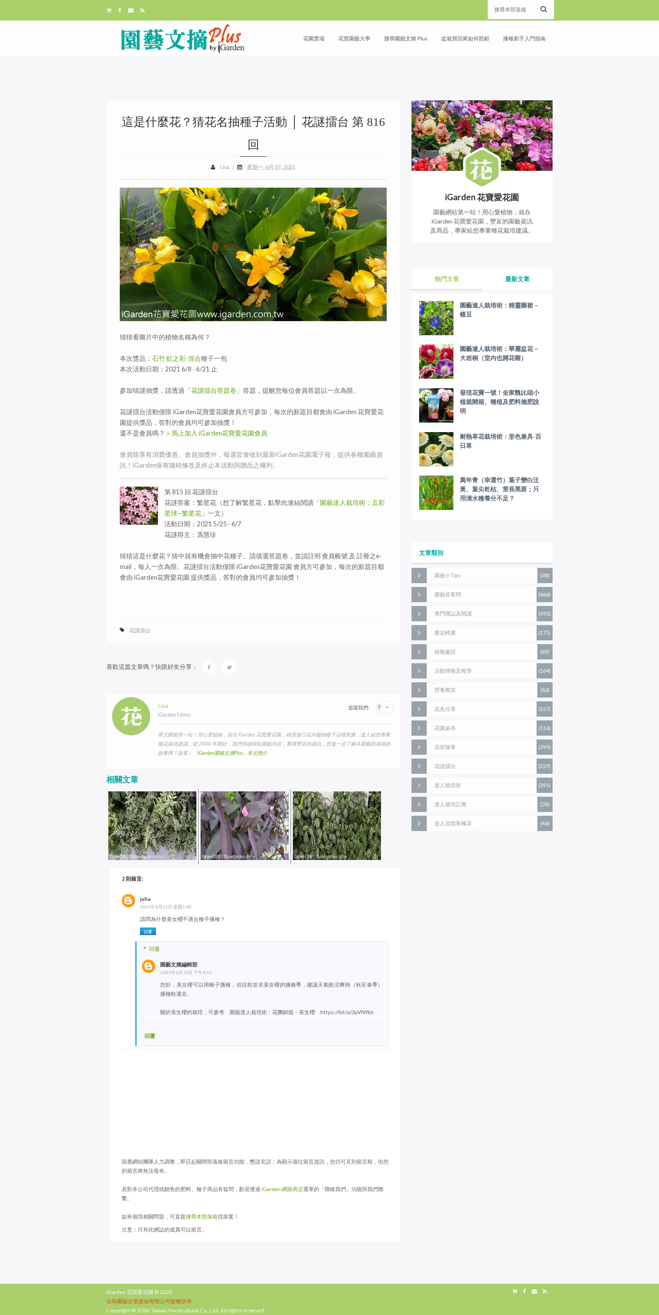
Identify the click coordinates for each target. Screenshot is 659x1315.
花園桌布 (445, 728)
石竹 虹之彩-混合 (176, 358)
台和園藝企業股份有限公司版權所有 (149, 1301)
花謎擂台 (140, 630)
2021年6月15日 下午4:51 (186, 972)
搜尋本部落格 (202, 1216)
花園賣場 (314, 38)
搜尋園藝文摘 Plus (406, 38)
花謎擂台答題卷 (213, 390)
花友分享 (445, 709)
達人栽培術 (447, 785)
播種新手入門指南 (524, 38)
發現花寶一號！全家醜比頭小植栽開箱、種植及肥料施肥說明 (499, 401)
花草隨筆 (445, 747)
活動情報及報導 (453, 670)
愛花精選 (445, 632)
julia (145, 898)
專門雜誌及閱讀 (453, 613)
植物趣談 (445, 651)
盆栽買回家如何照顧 (465, 38)
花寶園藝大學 (354, 38)
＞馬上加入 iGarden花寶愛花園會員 (216, 433)
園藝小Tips (447, 575)
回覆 (148, 931)
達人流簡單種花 (453, 823)
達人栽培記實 (450, 804)
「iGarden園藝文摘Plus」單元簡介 (230, 753)
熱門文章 (447, 278)
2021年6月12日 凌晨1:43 (165, 907)
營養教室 (445, 689)
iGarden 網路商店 (282, 1189)
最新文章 (517, 278)
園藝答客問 (447, 594)
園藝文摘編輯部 (179, 964)
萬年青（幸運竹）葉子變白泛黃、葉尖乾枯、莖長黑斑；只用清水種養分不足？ (499, 489)
